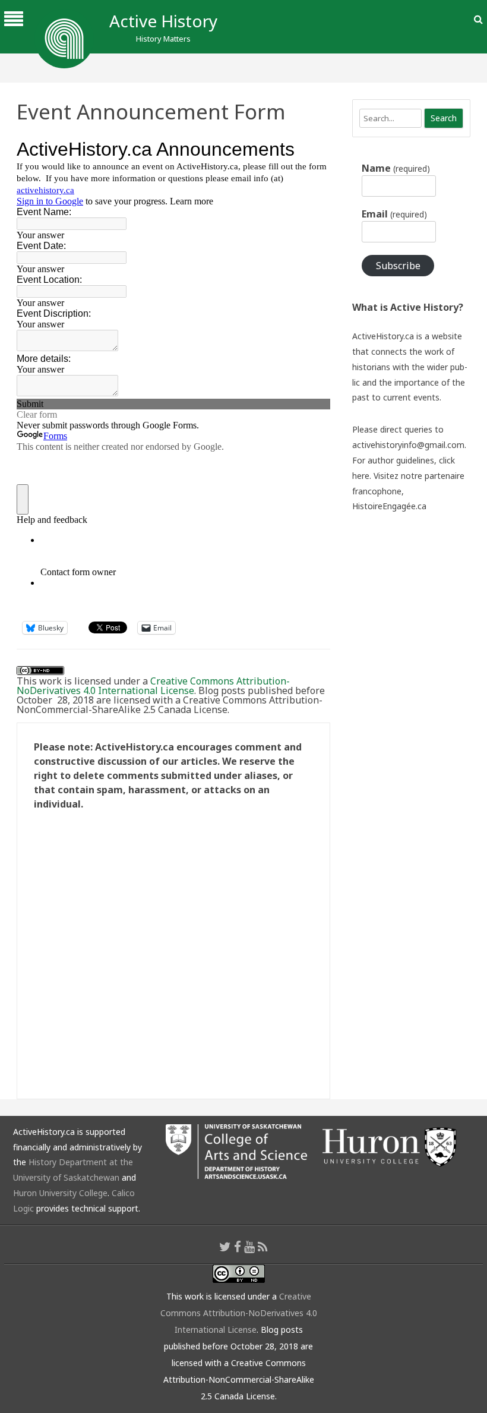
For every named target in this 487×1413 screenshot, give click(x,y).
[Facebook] (237, 1246)
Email (394, 214)
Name (395, 168)
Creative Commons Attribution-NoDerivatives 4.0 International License (153, 685)
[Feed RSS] (263, 1246)
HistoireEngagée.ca (389, 506)
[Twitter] (225, 1246)
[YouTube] (249, 1246)
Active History (163, 20)
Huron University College (60, 1192)
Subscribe (398, 265)
